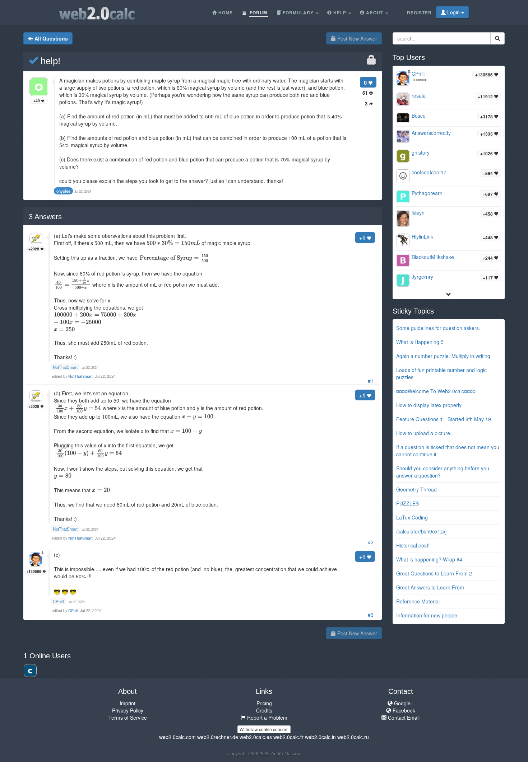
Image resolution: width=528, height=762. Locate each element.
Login (453, 12)
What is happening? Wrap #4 (429, 559)
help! (49, 61)
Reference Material (418, 601)
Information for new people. (427, 615)
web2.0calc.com (177, 736)
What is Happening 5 (420, 341)
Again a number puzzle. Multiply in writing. (444, 355)
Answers (45, 217)
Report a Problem (266, 717)
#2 (371, 542)
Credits (264, 710)
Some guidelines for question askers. (438, 327)
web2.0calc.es (256, 736)
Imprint (127, 703)
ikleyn (418, 212)
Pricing (264, 703)
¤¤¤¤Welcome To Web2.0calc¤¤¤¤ (436, 391)
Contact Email (403, 717)
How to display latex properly (429, 405)
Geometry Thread (416, 489)
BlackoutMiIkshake (433, 256)
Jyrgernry (422, 276)
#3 (371, 614)
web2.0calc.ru (353, 736)
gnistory (421, 152)
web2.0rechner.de (217, 736)
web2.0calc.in (320, 736)
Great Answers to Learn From (430, 587)
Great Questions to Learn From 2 (434, 573)
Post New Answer (356, 38)
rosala (419, 95)
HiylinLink (422, 236)
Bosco (419, 115)
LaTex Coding (412, 517)
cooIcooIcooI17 (429, 172)
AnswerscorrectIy (431, 132)
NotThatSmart (81, 376)
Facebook (403, 710)
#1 (371, 380)
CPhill (73, 610)
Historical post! (413, 545)
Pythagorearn (427, 193)
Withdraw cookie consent (264, 729)
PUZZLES (407, 503)
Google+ (403, 703)
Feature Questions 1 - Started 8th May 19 (443, 419)
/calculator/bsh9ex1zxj (421, 531)
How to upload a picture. (423, 433)
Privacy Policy (127, 710)
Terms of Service (127, 717)
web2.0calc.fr (288, 736)
